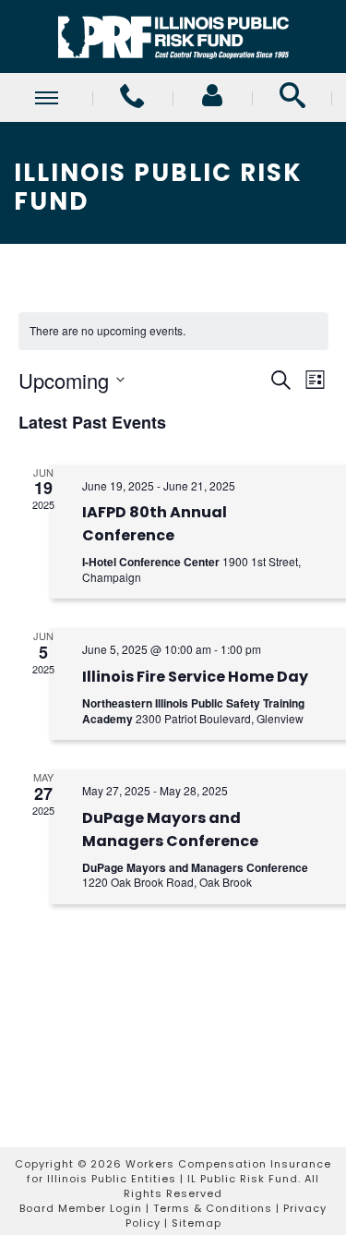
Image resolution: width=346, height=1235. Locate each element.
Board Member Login (80, 1208)
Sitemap (196, 1223)
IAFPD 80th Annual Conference (154, 524)
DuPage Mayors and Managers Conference (170, 829)
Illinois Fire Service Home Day (195, 676)
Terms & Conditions (212, 1208)
